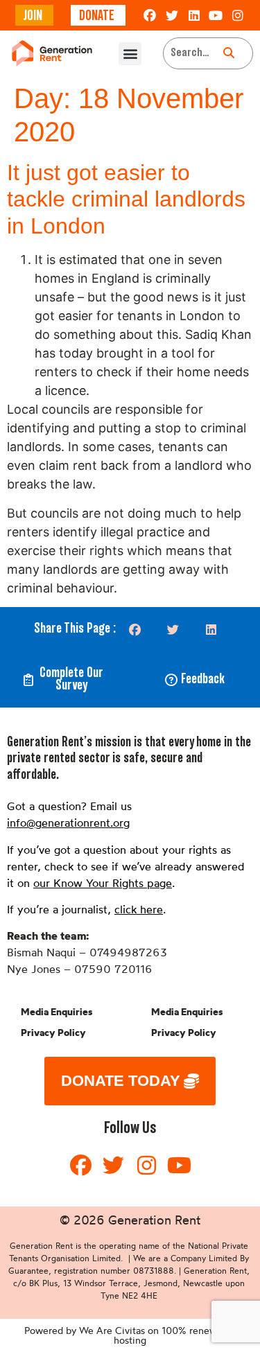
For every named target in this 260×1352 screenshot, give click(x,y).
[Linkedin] (194, 15)
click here (138, 909)
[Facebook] (150, 15)
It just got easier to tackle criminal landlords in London (126, 199)
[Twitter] (172, 15)
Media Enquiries (56, 1012)
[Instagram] (237, 15)
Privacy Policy (53, 1032)
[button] (130, 53)
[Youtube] (215, 15)
